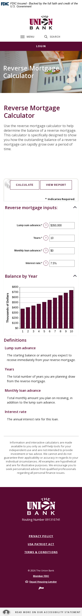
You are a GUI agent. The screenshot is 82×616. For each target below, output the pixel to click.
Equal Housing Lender (43, 581)
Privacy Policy (41, 536)
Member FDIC (41, 576)
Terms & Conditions (41, 552)
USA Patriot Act (41, 544)
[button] (41, 207)
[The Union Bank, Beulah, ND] (41, 22)
